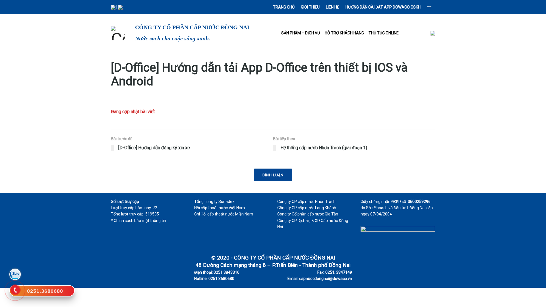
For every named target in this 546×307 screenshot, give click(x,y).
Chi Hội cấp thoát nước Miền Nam (223, 214)
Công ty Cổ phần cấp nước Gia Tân (307, 214)
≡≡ (429, 7)
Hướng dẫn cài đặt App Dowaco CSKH (383, 7)
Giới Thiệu (310, 7)
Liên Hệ (332, 7)
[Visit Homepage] (118, 33)
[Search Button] (133, 7)
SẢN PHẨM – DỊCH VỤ (300, 33)
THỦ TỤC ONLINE (384, 33)
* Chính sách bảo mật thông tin (138, 220)
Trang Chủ (284, 7)
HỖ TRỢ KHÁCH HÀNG (344, 33)
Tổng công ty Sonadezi (214, 201)
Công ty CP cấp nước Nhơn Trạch (306, 201)
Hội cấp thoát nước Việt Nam (219, 208)
